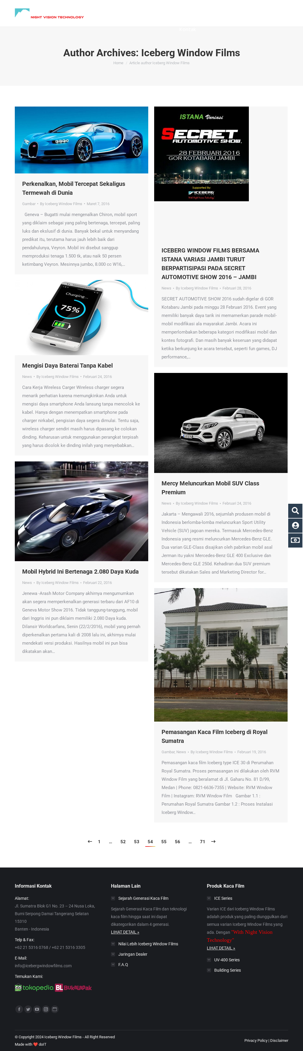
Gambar (29, 204)
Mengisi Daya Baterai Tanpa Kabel (67, 365)
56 (177, 841)
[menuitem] (109, 9)
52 (123, 841)
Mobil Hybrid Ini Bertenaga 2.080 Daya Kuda (80, 571)
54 (150, 841)
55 (164, 841)
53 (136, 841)
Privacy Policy (255, 1040)
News (166, 288)
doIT (42, 1044)
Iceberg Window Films (190, 53)
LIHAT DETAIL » (125, 932)
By (61, 204)
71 (202, 841)
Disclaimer (279, 1040)
